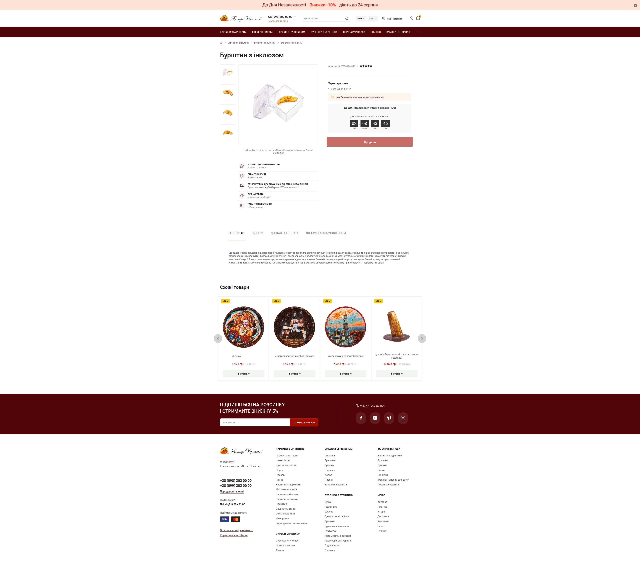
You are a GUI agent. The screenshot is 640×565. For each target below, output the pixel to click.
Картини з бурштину (233, 32)
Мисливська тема (286, 489)
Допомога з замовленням (326, 233)
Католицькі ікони (286, 465)
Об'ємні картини (285, 513)
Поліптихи (282, 503)
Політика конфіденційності (236, 530)
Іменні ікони (283, 460)
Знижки (376, 32)
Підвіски (330, 470)
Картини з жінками (287, 494)
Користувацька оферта (234, 535)
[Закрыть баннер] (635, 5)
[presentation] (218, 338)
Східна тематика (285, 508)
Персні (329, 479)
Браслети (330, 460)
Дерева (329, 511)
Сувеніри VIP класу (287, 540)
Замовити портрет (398, 32)
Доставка (383, 516)
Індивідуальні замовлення (292, 523)
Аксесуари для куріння (338, 540)
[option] (227, 72)
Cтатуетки (330, 530)
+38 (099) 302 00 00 (236, 485)
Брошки (329, 465)
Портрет (280, 470)
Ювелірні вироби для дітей (393, 479)
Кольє (328, 474)
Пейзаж (280, 474)
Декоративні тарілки (337, 516)
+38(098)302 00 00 (280, 17)
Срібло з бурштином (292, 32)
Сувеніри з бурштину (324, 32)
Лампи (280, 550)
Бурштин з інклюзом (265, 42)
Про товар (236, 233)
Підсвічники (332, 545)
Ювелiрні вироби (262, 32)
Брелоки (330, 521)
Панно (280, 479)
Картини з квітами (287, 499)
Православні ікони (287, 455)
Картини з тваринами (288, 484)
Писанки (330, 550)
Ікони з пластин (285, 545)
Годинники (331, 506)
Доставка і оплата (284, 233)
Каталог (382, 501)
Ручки (328, 501)
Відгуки (257, 233)
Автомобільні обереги (338, 535)
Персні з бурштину (388, 484)
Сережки (330, 455)
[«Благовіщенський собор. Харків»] (294, 327)
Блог (380, 526)
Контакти (383, 521)
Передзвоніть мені (278, 21)
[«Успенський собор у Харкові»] (345, 327)
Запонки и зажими (336, 484)
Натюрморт (282, 518)
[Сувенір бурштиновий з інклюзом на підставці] (396, 327)
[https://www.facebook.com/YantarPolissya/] (361, 418)
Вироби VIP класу (354, 32)
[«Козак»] (243, 327)
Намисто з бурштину (390, 455)
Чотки (381, 470)
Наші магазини (394, 18)
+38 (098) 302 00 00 (236, 480)
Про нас (382, 506)
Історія (382, 511)
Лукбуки (382, 530)
